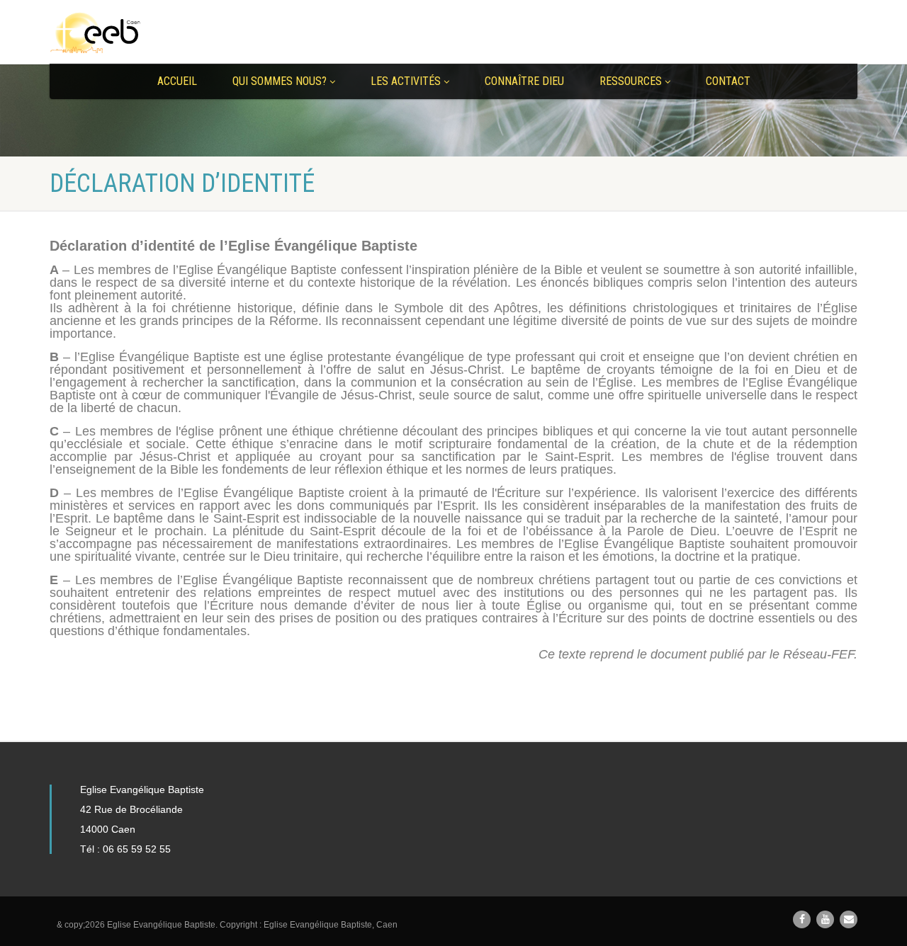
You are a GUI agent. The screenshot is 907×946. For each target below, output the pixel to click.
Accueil (177, 81)
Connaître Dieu (524, 81)
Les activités (406, 81)
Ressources (630, 81)
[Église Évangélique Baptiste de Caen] (177, 33)
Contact (728, 81)
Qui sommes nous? (279, 81)
